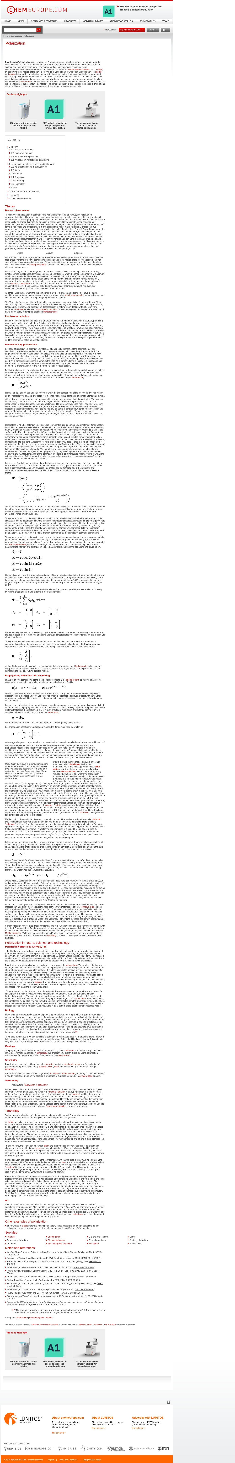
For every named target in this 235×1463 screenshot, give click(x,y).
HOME (7, 21)
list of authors (110, 1325)
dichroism (84, 812)
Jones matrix (53, 712)
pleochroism (64, 1055)
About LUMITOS (102, 1417)
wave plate (81, 998)
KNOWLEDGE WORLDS (121, 21)
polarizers (10, 824)
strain (46, 1146)
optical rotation (68, 771)
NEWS (21, 21)
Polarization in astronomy (36, 1085)
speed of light (72, 680)
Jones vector (77, 377)
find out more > (59, 1433)
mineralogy (42, 1053)
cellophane (78, 1214)
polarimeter (10, 1069)
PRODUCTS (70, 21)
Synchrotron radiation (56, 1106)
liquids (99, 72)
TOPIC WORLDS (148, 21)
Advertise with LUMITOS (148, 1417)
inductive (54, 1073)
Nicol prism (94, 1244)
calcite (58, 805)
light (100, 69)
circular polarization (20, 283)
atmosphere (71, 965)
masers (76, 1094)
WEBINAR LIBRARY (93, 21)
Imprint (51, 1460)
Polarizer (11, 1237)
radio (10, 1122)
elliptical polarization (74, 295)
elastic (25, 1226)
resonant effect (68, 1073)
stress (38, 1148)
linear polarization (37, 264)
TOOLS (165, 21)
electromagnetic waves (79, 69)
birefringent (19, 309)
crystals (48, 805)
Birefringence (54, 1237)
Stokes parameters (17, 544)
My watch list (111, 30)
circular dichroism (72, 1064)
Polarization (22, 1317)
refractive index (88, 907)
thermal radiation (57, 1092)
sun (63, 1162)
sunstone (10, 1167)
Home (5, 36)
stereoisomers (50, 312)
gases (12, 74)
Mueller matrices (13, 933)
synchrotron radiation (47, 309)
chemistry (49, 1064)
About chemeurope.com (68, 1417)
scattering (51, 935)
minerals (70, 1050)
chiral (56, 1067)
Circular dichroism (56, 1240)
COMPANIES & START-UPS (44, 21)
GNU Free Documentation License (44, 1325)
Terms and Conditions (68, 1460)
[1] (76, 1031)
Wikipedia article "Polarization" (91, 1325)
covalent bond (86, 1076)
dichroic (97, 819)
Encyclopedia (16, 36)
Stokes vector (81, 666)
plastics (38, 982)
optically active (45, 1067)
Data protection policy (92, 1460)
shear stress (25, 81)
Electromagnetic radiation (60, 1244)
